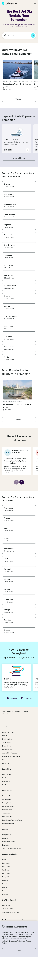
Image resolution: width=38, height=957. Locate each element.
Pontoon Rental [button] (7, 810)
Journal (5, 829)
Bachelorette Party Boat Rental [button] (12, 820)
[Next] (21, 482)
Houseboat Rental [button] (8, 806)
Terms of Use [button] (23, 935)
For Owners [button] (6, 778)
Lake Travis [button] (6, 873)
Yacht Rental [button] (6, 813)
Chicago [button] (5, 880)
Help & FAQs (6, 905)
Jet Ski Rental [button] (6, 799)
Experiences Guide (8, 841)
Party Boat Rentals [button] (8, 823)
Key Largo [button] (5, 887)
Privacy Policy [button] (6, 746)
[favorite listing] (31, 81)
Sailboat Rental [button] (7, 817)
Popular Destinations (10, 854)
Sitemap (5, 760)
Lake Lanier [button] (6, 863)
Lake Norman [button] (6, 884)
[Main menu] (35, 3)
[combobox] (15, 35)
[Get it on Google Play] (26, 698)
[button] (17, 69)
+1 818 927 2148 (7, 909)
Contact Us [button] (5, 763)
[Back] (16, 482)
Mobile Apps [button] (6, 781)
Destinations (6, 845)
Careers (5, 735)
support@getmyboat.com (10, 912)
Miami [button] (4, 859)
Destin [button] (4, 891)
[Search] (33, 35)
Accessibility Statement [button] (9, 753)
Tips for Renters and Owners (11, 848)
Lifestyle (5, 838)
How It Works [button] (6, 774)
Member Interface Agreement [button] (11, 756)
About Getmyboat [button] (8, 732)
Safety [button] (4, 785)
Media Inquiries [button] (7, 739)
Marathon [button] (5, 894)
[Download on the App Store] (11, 698)
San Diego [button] (5, 870)
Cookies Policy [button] (7, 749)
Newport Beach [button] (7, 877)
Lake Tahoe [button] (6, 866)
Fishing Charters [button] (7, 803)
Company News (7, 835)
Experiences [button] (7, 791)
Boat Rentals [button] (6, 796)
